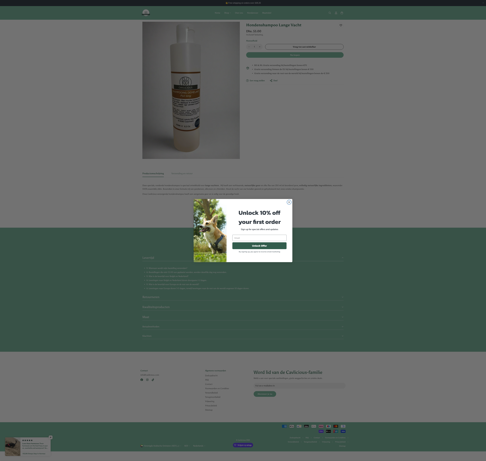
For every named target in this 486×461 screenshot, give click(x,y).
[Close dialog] (289, 202)
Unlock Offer (259, 246)
